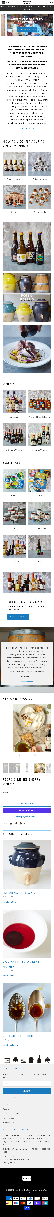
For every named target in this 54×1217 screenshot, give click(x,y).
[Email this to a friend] (25, 823)
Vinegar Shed (17, 1190)
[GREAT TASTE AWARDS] (27, 582)
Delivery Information (11, 1114)
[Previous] (20, 755)
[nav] (6, 2)
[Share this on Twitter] (11, 823)
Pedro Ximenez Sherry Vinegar (21, 782)
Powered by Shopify (27, 1193)
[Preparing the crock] (27, 864)
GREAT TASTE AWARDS (25, 602)
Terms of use (8, 1118)
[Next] (34, 755)
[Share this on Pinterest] (20, 823)
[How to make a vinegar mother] (27, 934)
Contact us (7, 1104)
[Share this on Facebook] (16, 823)
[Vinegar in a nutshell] (27, 1008)
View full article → (10, 902)
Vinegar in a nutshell (19, 1036)
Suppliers (7, 1109)
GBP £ (27, 1178)
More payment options (27, 817)
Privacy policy (8, 1123)
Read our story (27, 29)
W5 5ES (35, 1149)
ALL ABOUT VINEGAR (19, 834)
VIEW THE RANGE (18, 616)
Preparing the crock (19, 893)
